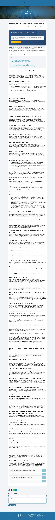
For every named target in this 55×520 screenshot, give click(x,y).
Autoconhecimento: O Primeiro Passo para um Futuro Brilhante (21, 62)
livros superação (39, 516)
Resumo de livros (22, 4)
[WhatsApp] (14, 490)
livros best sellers (39, 517)
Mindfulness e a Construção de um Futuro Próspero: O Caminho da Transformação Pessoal (26, 66)
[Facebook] (9, 490)
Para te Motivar (39, 514)
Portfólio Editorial (20, 517)
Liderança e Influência (40, 4)
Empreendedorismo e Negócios (31, 4)
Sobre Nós (19, 516)
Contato (19, 514)
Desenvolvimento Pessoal (14, 4)
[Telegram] (16, 490)
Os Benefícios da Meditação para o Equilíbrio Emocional (20, 60)
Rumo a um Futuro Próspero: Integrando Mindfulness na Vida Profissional (23, 65)
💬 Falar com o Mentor (16, 42)
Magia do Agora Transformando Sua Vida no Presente (31, 517)
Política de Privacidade (21, 515)
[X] (12, 490)
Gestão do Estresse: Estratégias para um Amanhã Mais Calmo (21, 61)
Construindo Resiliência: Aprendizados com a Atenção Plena (21, 64)
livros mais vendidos (40, 515)
